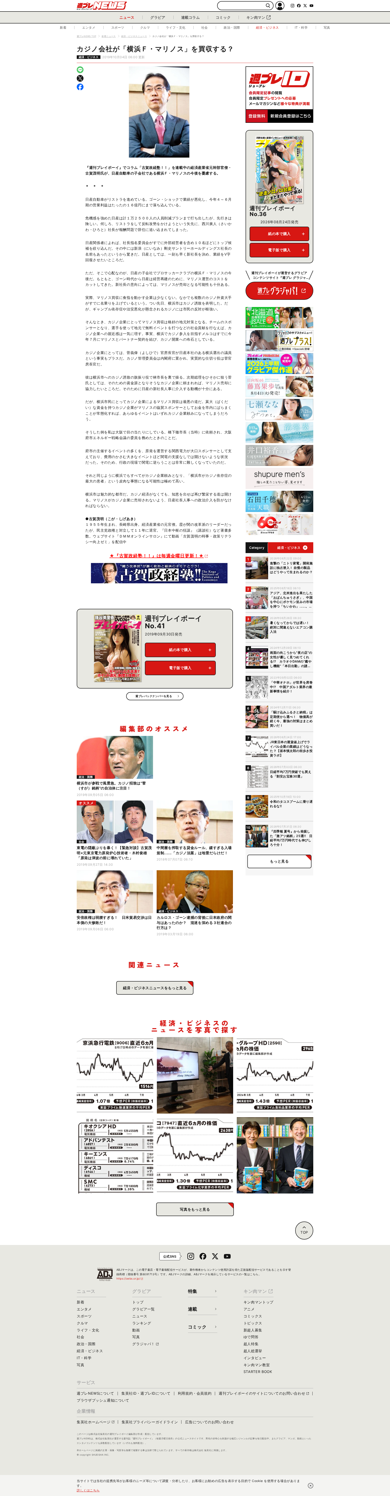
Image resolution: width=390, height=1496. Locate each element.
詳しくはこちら (88, 1490)
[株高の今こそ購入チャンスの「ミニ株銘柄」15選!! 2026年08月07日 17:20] (115, 1155)
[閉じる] (310, 1485)
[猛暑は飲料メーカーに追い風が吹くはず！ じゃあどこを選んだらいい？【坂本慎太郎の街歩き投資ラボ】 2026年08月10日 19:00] (275, 1075)
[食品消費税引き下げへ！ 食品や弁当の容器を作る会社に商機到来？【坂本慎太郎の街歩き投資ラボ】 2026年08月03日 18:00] (195, 1155)
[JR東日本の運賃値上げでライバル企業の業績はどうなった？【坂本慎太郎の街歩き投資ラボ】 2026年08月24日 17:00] (115, 1075)
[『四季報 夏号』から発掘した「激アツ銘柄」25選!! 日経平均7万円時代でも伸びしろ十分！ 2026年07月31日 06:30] (275, 1155)
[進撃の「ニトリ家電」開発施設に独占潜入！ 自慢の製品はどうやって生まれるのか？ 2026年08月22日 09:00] (195, 1075)
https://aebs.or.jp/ (130, 1278)
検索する (268, 5)
